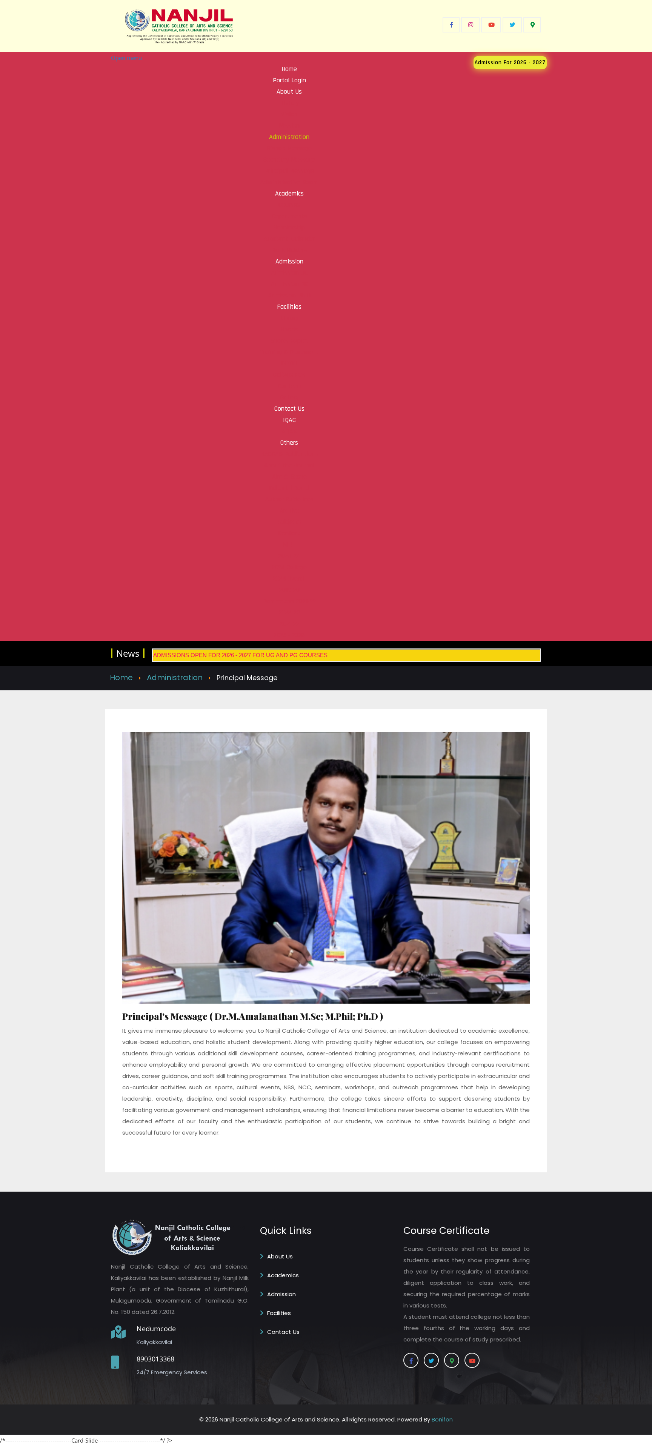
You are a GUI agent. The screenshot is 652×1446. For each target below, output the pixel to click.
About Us (280, 1256)
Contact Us (283, 1332)
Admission (281, 1294)
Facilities (279, 1313)
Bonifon (442, 1419)
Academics (283, 1275)
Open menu (126, 58)
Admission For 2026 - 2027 (510, 62)
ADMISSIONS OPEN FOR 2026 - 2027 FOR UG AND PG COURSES (240, 655)
